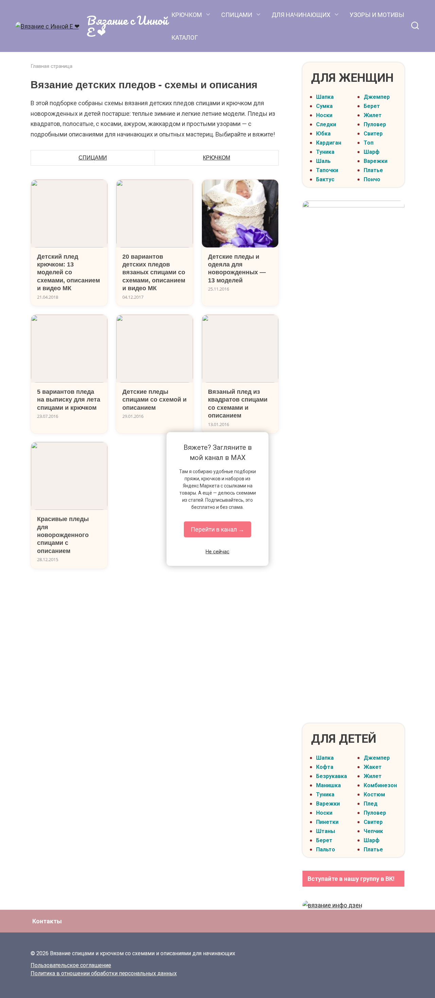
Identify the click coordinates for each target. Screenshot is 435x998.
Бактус (325, 179)
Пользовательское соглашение (71, 965)
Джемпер (377, 97)
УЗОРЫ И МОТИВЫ (377, 14)
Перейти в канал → (217, 529)
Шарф (372, 152)
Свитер (373, 133)
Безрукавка (331, 776)
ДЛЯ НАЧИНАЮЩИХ (301, 14)
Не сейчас (217, 552)
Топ (368, 143)
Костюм (374, 794)
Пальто (325, 849)
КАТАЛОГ (184, 37)
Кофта (324, 767)
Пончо (372, 179)
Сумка (324, 106)
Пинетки (327, 822)
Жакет (373, 767)
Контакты (47, 921)
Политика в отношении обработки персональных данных (104, 973)
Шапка (325, 97)
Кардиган (328, 143)
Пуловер (375, 124)
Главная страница (51, 66)
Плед (371, 803)
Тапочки (327, 170)
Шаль (323, 161)
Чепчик (373, 831)
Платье (373, 170)
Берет (372, 106)
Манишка (328, 785)
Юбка (323, 133)
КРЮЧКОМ (186, 14)
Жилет (373, 115)
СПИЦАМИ (236, 14)
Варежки (375, 161)
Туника (325, 152)
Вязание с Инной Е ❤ (127, 26)
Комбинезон (380, 785)
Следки (326, 124)
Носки (324, 115)
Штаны (325, 831)
